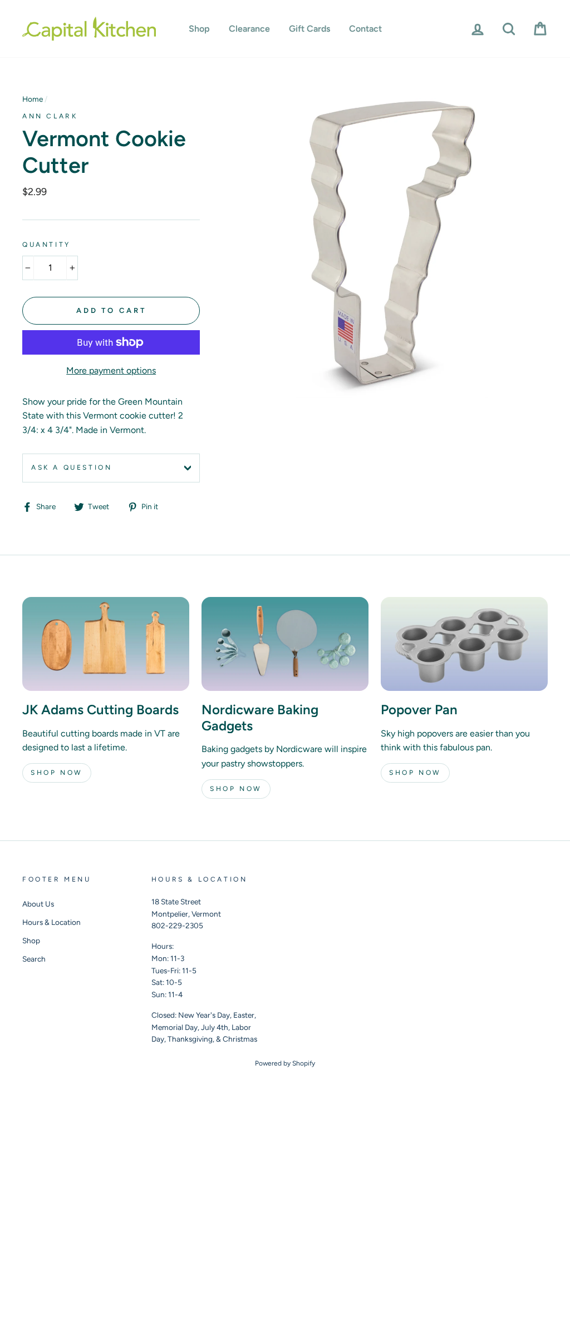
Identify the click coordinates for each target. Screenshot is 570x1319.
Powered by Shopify (285, 1063)
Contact (365, 28)
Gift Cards (309, 28)
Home (32, 98)
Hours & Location (51, 922)
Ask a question (71, 467)
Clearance (249, 28)
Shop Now (57, 773)
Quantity (46, 244)
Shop (199, 28)
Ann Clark (49, 116)
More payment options (111, 370)
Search (34, 958)
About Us (38, 903)
